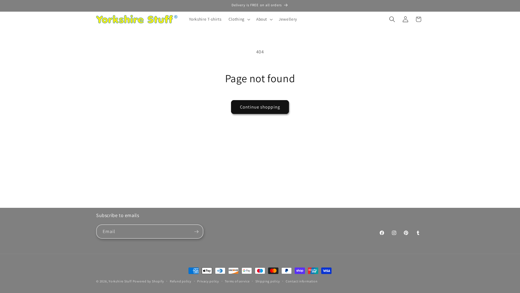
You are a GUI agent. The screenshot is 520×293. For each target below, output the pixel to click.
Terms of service (237, 281)
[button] (239, 19)
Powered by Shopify (148, 281)
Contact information (302, 281)
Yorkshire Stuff (120, 281)
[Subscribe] (196, 231)
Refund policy (180, 281)
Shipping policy (267, 281)
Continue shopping (260, 107)
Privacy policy (208, 281)
